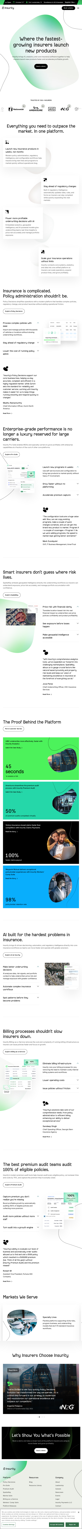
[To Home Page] (9, 1469)
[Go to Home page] (8, 8)
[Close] (78, 1512)
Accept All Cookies (56, 1524)
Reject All (72, 1524)
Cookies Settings (8, 1524)
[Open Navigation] (78, 8)
